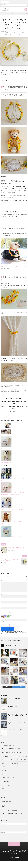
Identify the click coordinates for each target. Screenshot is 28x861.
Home (3, 850)
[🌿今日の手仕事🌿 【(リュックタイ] (23, 662)
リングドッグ (6, 851)
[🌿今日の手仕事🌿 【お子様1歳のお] (5, 680)
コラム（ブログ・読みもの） (8, 777)
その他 (3, 774)
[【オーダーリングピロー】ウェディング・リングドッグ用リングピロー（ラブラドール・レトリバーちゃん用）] (14, 125)
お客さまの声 (22, 851)
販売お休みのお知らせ (12, 706)
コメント (2, 580)
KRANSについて (10, 850)
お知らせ (4, 770)
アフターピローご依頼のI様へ (14, 698)
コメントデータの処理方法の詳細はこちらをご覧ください (13, 633)
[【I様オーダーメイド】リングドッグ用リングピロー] (4, 724)
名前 (2, 594)
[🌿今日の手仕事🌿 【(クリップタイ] (14, 653)
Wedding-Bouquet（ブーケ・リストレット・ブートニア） (14, 759)
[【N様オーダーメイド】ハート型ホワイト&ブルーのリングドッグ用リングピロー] (4, 716)
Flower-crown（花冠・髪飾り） (8, 745)
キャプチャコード (4, 621)
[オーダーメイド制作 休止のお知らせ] (4, 732)
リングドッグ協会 (6, 785)
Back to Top (14, 844)
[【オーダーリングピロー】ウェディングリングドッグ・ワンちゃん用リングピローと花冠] (6, 521)
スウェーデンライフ (6, 781)
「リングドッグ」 (15, 433)
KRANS (17, 857)
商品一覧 (24, 850)
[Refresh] (11, 615)
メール (2, 599)
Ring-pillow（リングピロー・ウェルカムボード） (12, 752)
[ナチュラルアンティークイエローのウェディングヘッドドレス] (24, 561)
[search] (26, 5)
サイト (2, 605)
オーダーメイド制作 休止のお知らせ (15, 729)
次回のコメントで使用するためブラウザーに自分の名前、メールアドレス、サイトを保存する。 (14, 612)
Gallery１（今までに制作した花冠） (10, 810)
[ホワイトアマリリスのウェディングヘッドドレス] (4, 550)
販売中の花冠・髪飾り (6, 801)
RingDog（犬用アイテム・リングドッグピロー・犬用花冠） (13, 32)
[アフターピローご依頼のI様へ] (4, 701)
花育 (3, 788)
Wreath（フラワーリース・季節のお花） (10, 763)
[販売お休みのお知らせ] (4, 709)
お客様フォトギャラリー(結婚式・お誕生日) (11, 767)
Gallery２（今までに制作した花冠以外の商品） (12, 813)
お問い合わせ (14, 853)
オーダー (18, 850)
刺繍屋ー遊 (23, 385)
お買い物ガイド (14, 851)
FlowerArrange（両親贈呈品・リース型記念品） (12, 748)
